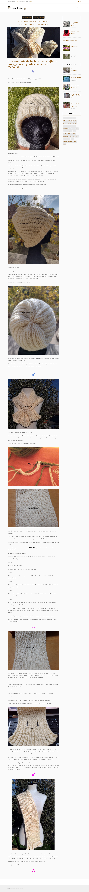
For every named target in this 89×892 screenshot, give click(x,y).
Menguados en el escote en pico (70, 40)
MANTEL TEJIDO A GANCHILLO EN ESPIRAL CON (75, 105)
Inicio (48, 7)
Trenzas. (75, 141)
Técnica (35, 17)
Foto (72, 128)
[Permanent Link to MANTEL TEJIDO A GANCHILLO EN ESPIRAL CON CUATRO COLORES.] (66, 107)
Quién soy (79, 7)
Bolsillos (70, 120)
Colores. (69, 123)
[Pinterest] (80, 1)
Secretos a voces (66, 138)
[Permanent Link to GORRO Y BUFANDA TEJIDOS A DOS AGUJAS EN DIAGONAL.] (33, 57)
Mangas (64, 133)
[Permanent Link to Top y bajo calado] (66, 50)
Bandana (64, 120)
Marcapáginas (65, 136)
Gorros (76, 128)
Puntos (76, 136)
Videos (64, 144)
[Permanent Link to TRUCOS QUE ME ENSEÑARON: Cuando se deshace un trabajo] (66, 26)
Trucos (54, 7)
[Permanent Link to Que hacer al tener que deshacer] (66, 72)
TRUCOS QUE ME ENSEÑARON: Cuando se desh (75, 24)
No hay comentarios (42, 24)
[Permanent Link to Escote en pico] (66, 58)
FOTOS (73, 7)
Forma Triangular (66, 128)
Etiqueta (73, 125)
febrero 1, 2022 (23, 24)
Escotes (69, 125)
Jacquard (70, 131)
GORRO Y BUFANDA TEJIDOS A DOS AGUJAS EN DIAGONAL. (33, 21)
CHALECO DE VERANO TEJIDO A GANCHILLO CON (76, 96)
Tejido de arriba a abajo (67, 141)
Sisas (72, 138)
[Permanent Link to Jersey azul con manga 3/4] (66, 81)
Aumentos (70, 118)
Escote (64, 125)
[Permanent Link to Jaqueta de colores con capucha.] (66, 89)
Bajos (74, 118)
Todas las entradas (63, 7)
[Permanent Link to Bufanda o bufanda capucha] (66, 35)
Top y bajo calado (74, 46)
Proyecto (72, 136)
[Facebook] (78, 1)
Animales (65, 118)
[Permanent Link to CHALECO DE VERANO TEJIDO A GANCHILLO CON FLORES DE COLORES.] (66, 98)
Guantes (64, 131)
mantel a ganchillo (71, 133)
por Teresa (32, 24)
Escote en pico (74, 55)
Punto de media (27, 17)
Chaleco (64, 123)
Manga (74, 131)
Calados (74, 120)
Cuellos (74, 123)
